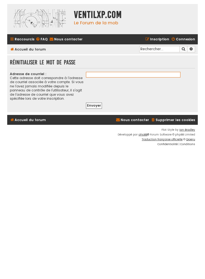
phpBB (143, 135)
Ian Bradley (187, 130)
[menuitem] (42, 39)
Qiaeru (190, 139)
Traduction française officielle (162, 139)
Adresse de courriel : (28, 74)
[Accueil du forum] (39, 19)
